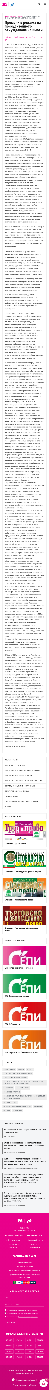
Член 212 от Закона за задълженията (18, 1073)
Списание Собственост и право (18, 776)
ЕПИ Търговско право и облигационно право (21, 1168)
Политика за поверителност (27, 1317)
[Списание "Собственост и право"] (24, 887)
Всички (8, 806)
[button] (39, 4)
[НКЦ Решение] (29, 1220)
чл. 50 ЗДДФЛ (8, 1088)
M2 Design (32, 1385)
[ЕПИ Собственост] (24, 1011)
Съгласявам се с (22, 1317)
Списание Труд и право (15, 765)
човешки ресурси (22, 1088)
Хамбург (21, 1069)
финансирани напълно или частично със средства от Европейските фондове (24, 1097)
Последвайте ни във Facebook (26, 1380)
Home (7, 16)
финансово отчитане (12, 1092)
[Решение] (12, 4)
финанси (7, 1110)
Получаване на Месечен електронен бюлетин (22, 1314)
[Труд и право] (20, 1221)
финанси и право (10, 1102)
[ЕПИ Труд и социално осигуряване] (24, 955)
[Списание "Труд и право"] (24, 830)
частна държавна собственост (15, 1077)
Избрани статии (16, 16)
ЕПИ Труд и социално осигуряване (20, 786)
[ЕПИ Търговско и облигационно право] (24, 1039)
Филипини (38, 1106)
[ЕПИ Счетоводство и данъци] (24, 983)
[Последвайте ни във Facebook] (13, 1379)
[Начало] (4, 4)
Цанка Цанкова (9, 1069)
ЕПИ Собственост (12, 796)
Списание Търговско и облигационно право (24, 781)
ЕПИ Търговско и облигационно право (21, 801)
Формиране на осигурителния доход (17, 1106)
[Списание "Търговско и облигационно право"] (24, 915)
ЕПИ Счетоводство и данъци (17, 791)
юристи (30, 1069)
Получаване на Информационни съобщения (22, 1310)
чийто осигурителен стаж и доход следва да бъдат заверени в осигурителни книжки (23, 1083)
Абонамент (11, 1322)
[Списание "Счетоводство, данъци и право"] (24, 859)
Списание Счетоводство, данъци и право (22, 770)
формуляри (17, 1110)
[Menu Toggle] (45, 4)
